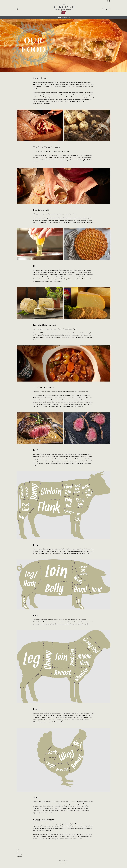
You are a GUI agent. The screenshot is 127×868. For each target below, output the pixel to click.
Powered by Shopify (63, 862)
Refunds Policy (19, 856)
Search (18, 849)
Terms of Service (20, 851)
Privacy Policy (19, 854)
